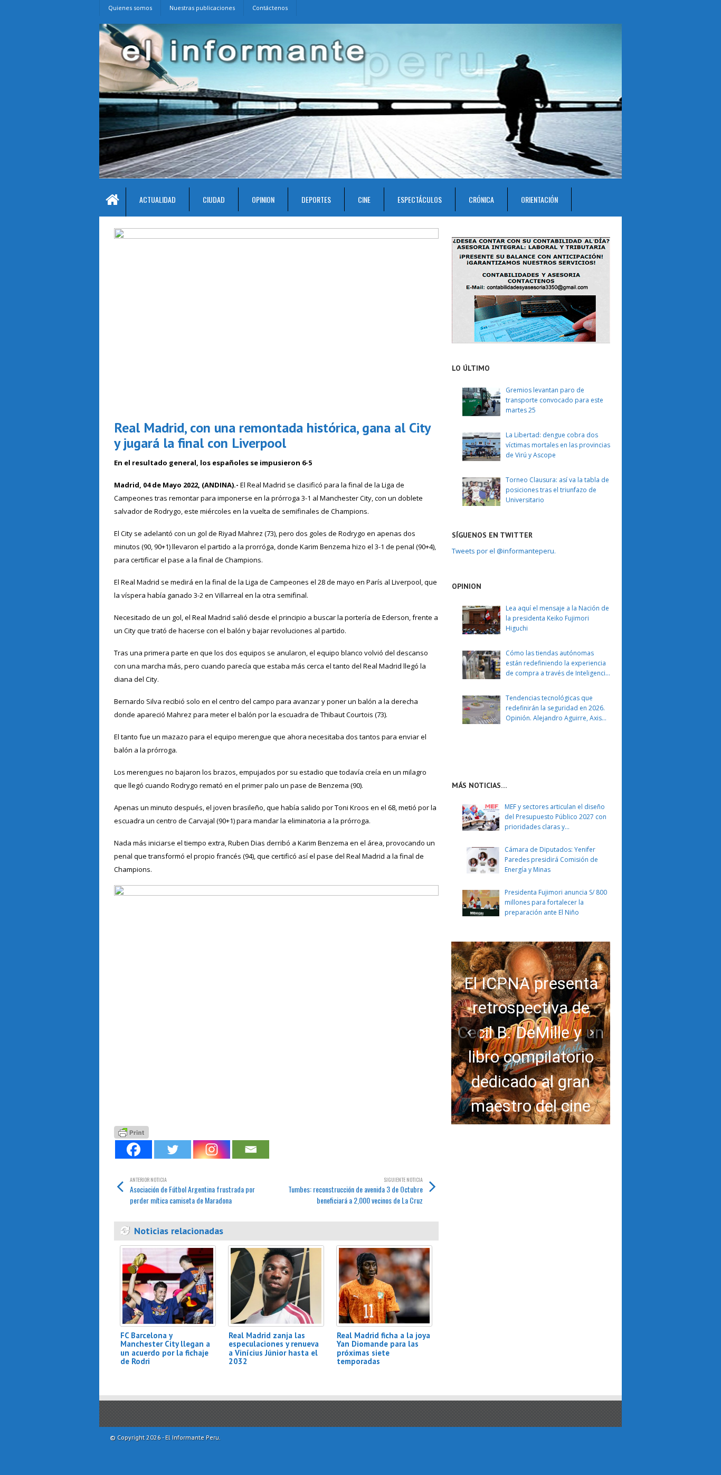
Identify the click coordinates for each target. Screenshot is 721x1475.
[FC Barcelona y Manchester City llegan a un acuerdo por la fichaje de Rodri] (167, 1286)
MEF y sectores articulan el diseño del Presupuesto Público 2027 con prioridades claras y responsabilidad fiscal (555, 817)
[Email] (250, 1149)
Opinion (263, 199)
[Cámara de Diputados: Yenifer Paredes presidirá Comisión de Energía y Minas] (480, 860)
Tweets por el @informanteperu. (504, 551)
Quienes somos (130, 8)
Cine (364, 199)
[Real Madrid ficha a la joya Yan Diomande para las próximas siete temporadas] (384, 1286)
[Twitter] (172, 1149)
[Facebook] (133, 1149)
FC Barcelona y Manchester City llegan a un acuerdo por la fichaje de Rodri (165, 1348)
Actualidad (157, 199)
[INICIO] (112, 202)
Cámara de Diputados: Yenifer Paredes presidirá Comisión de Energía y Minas (551, 859)
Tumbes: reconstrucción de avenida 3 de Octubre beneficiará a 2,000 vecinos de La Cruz (355, 1191)
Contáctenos (270, 8)
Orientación (539, 199)
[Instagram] (211, 1149)
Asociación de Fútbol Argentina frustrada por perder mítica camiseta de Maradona (192, 1191)
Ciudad (214, 199)
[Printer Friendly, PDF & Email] (131, 1131)
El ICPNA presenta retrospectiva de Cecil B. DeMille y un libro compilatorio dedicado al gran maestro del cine (531, 1045)
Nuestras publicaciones (202, 8)
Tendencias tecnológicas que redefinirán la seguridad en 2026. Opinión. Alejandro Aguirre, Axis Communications (555, 708)
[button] (469, 1032)
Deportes (316, 199)
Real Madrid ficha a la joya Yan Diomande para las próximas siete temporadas (383, 1348)
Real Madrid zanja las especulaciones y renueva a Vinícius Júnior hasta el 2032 (274, 1348)
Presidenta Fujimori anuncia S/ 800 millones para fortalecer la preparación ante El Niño (556, 902)
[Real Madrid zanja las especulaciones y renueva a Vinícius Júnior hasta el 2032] (276, 1286)
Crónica (481, 199)
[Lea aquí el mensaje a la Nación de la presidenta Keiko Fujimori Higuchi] (481, 620)
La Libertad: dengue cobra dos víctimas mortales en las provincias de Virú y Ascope (558, 444)
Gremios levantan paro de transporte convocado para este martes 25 (554, 400)
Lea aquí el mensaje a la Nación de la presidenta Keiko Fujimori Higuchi (557, 618)
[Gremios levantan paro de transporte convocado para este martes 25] (481, 402)
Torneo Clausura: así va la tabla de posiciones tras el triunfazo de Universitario (557, 489)
